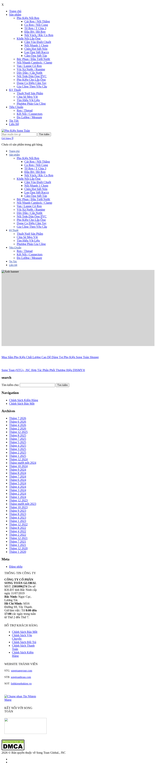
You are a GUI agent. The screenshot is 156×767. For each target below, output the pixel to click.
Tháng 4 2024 (17, 486)
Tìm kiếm (44, 134)
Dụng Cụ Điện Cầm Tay (31, 83)
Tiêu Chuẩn (16, 107)
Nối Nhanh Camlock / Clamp (34, 62)
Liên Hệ (14, 124)
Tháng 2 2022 (17, 534)
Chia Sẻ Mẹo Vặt (27, 96)
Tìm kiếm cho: (10, 385)
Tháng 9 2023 (17, 510)
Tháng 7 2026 (17, 418)
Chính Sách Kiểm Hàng (23, 400)
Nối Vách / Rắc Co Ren (38, 35)
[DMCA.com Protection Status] (13, 749)
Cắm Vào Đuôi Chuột (37, 42)
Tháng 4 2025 (17, 445)
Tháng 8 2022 (17, 527)
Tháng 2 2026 (17, 428)
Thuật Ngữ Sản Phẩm (30, 93)
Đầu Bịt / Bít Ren (34, 31)
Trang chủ (15, 11)
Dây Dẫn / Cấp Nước (30, 72)
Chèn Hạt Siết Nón (35, 48)
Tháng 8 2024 (17, 473)
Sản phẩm (15, 14)
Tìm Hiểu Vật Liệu (28, 100)
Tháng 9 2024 (17, 469)
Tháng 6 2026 (17, 421)
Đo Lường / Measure (29, 117)
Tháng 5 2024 (17, 483)
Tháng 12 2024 (18, 459)
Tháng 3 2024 (17, 490)
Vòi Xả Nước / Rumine (31, 69)
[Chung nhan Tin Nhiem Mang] (21, 699)
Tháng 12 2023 (18, 500)
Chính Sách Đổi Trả (24, 642)
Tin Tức (14, 120)
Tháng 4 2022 (17, 531)
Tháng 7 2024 (17, 476)
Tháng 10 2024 (18, 466)
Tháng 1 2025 (17, 455)
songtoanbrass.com (21, 677)
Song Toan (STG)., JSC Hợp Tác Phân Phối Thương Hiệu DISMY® (43, 370)
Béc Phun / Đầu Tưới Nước (33, 59)
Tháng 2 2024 (17, 493)
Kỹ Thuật (15, 89)
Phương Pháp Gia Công (31, 103)
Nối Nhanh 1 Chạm (36, 45)
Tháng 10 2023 (18, 507)
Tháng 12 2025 (18, 432)
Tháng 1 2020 (17, 551)
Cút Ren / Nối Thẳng (37, 21)
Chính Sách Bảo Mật (21, 403)
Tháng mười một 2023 (22, 503)
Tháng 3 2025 (17, 449)
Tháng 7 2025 (17, 438)
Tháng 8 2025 (17, 435)
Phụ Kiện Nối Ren (28, 18)
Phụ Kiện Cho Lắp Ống (31, 79)
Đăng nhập (15, 566)
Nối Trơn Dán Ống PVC (32, 76)
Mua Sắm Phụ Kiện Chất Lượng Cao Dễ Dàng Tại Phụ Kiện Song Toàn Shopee (50, 357)
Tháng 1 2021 (17, 545)
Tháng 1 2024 (17, 497)
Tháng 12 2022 (18, 524)
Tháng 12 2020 (18, 548)
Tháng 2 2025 (17, 452)
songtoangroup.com (21, 670)
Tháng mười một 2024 (22, 462)
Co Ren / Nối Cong (36, 24)
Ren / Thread (25, 110)
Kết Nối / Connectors (29, 113)
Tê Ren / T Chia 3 (35, 28)
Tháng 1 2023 (17, 521)
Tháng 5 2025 (17, 442)
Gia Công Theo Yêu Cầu (32, 86)
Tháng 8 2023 (17, 514)
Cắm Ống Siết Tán (35, 55)
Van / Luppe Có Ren (29, 66)
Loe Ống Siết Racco (36, 52)
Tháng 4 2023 (17, 517)
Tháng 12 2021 (18, 538)
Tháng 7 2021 (17, 541)
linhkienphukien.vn (21, 683)
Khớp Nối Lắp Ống (29, 38)
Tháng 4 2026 (17, 425)
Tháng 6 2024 (17, 479)
